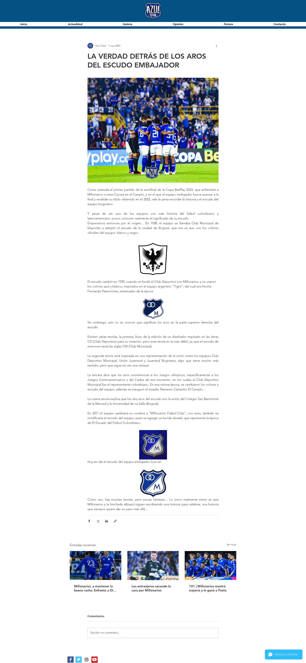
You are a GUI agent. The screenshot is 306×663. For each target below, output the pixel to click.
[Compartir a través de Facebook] (89, 521)
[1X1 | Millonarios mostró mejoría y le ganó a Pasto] (210, 565)
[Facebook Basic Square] (70, 659)
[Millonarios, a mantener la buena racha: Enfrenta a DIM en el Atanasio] (95, 565)
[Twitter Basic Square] (78, 659)
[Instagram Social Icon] (86, 659)
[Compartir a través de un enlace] (115, 521)
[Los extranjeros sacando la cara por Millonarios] (153, 565)
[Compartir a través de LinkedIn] (106, 521)
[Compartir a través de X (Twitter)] (98, 521)
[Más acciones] (216, 46)
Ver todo (231, 544)
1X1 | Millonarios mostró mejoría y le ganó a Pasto (207, 588)
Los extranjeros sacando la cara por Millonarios (151, 588)
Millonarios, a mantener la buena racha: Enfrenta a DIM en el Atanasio (95, 588)
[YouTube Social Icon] (94, 659)
